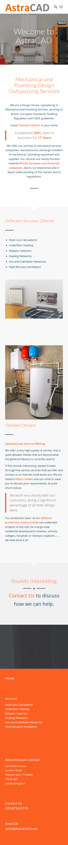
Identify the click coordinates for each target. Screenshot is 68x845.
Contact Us (21, 595)
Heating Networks (16, 718)
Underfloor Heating (17, 709)
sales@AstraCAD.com (21, 829)
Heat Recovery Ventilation (21, 727)
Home (9, 678)
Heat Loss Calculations (19, 705)
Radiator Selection (16, 713)
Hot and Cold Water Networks (23, 722)
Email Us (11, 824)
